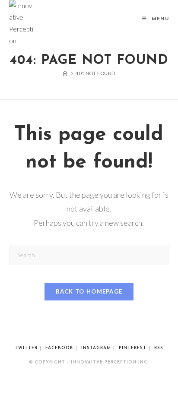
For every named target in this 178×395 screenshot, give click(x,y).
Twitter (26, 348)
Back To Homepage (89, 291)
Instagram (96, 348)
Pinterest (132, 348)
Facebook (59, 348)
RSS (158, 348)
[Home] (65, 73)
